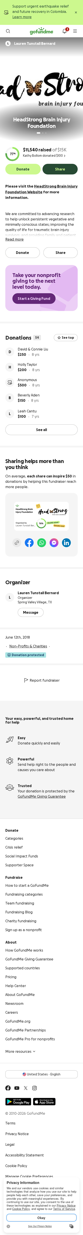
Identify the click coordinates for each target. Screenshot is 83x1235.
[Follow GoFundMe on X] (25, 1088)
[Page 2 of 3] (42, 133)
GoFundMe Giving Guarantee (42, 796)
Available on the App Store (44, 1101)
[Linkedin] (66, 543)
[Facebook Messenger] (54, 543)
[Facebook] (29, 543)
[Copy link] (16, 543)
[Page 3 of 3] (45, 133)
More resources (18, 1051)
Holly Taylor (27, 364)
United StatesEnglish (43, 1074)
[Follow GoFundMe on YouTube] (16, 1088)
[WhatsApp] (41, 543)
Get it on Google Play (18, 1101)
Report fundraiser (45, 680)
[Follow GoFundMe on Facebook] (8, 1088)
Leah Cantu (27, 411)
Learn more (22, 17)
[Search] (8, 31)
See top (68, 337)
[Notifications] (64, 31)
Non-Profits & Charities (28, 646)
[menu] (75, 31)
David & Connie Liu (33, 349)
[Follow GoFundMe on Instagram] (34, 1088)
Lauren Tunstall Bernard (38, 593)
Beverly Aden (29, 395)
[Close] (75, 12)
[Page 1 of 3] (38, 133)
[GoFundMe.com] (41, 31)
